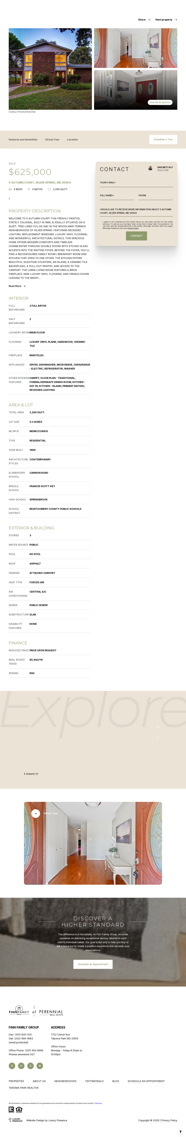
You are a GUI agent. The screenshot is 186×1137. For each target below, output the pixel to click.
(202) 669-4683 (23, 1038)
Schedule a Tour (163, 139)
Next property (163, 19)
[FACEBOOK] (12, 1066)
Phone (142, 195)
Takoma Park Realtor (23, 1087)
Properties (16, 1081)
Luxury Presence (57, 1120)
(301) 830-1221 (23, 1034)
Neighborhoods (65, 1081)
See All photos (160, 102)
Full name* (107, 195)
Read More (15, 286)
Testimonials (94, 1081)
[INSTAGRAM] (21, 1066)
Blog (115, 1081)
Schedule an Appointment (93, 964)
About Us (39, 1081)
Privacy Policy (132, 228)
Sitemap (98, 1103)
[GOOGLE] (39, 1066)
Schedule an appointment (146, 1081)
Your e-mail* (107, 182)
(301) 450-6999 (34, 1050)
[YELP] (30, 1066)
